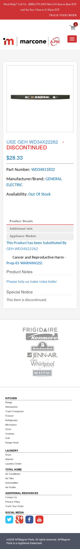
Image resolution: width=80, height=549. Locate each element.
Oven (8, 429)
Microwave (11, 424)
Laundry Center (13, 463)
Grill (7, 438)
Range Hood (11, 442)
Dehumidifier (11, 483)
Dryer (8, 454)
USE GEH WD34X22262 (32, 141)
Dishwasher (11, 407)
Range (8, 402)
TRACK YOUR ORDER (63, 15)
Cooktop (9, 433)
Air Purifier (10, 487)
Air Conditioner (12, 474)
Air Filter (9, 478)
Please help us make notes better (31, 281)
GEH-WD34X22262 (22, 249)
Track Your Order (14, 506)
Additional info (21, 228)
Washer (9, 459)
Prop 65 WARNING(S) (24, 263)
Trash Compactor (14, 411)
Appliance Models (23, 236)
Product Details (21, 221)
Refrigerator (11, 420)
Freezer (9, 416)
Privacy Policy (12, 501)
